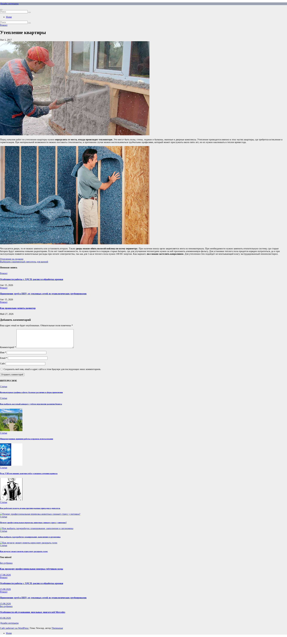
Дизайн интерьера (9, 3)
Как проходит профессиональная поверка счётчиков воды (31, 569)
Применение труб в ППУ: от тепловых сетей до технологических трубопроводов (43, 293)
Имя (3, 352)
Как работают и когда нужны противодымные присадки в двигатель (30, 508)
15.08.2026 (5, 589)
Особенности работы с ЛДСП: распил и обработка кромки (31, 279)
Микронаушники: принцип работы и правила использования (26, 439)
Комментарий (8, 347)
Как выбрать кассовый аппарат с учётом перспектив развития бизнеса (31, 404)
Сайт (2, 363)
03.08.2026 (5, 618)
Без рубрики (6, 563)
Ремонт (3, 25)
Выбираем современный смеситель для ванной (24, 261)
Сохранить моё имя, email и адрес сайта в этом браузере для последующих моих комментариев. (52, 369)
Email (3, 358)
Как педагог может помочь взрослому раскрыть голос (24, 551)
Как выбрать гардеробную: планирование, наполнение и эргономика (30, 537)
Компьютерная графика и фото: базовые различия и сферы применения (31, 392)
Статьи (3, 386)
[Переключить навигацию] (1, 9)
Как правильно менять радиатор (18, 308)
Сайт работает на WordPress (14, 628)
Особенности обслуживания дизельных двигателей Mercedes (32, 612)
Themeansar (57, 628)
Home (9, 17)
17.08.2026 (5, 575)
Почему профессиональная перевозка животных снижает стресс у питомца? (33, 522)
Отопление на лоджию (11, 259)
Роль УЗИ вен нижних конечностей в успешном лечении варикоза (29, 473)
